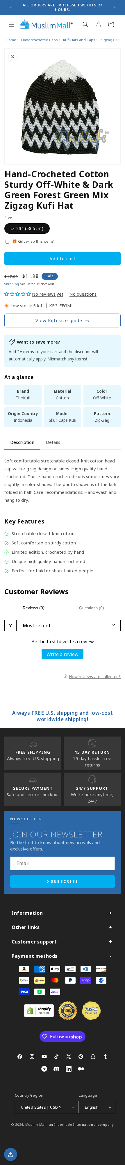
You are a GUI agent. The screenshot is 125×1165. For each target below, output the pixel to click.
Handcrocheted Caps (39, 39)
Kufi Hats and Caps (79, 39)
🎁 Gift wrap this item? (33, 241)
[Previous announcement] (10, 7)
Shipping (11, 284)
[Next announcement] (114, 7)
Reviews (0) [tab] (33, 607)
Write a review (62, 654)
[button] (11, 24)
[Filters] (10, 625)
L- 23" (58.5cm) (27, 228)
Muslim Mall (36, 1124)
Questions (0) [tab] (91, 607)
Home (11, 39)
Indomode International (75, 1124)
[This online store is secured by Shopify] (39, 1015)
